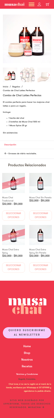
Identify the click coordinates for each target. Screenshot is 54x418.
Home (27, 346)
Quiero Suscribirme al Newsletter (27, 332)
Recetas (27, 366)
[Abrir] (31, 4)
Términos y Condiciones (27, 374)
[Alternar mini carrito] (47, 4)
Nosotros (27, 359)
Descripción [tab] (10, 145)
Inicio (5, 87)
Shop (27, 353)
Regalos (16, 87)
